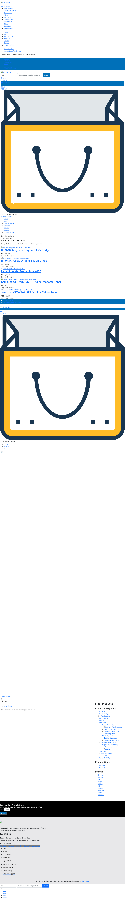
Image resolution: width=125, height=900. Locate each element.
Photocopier (8, 13)
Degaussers (109, 747)
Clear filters (8, 706)
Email (2, 809)
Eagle (100, 781)
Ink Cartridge (8, 8)
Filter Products (6, 697)
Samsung (101, 795)
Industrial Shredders (112, 731)
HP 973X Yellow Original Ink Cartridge (24, 260)
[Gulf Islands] (5, 2)
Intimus (100, 788)
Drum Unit (102, 712)
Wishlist (6, 64)
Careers (6, 41)
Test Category (104, 751)
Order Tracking (9, 49)
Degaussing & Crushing (110, 745)
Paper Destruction (108, 725)
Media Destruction (108, 736)
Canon (100, 777)
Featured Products (8, 62)
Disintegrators (110, 734)
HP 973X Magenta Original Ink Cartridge (25, 250)
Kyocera (101, 790)
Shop (5, 34)
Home (6, 32)
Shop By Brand (9, 36)
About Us (7, 38)
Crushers (108, 749)
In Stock (102, 765)
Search (46, 75)
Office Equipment (10, 11)
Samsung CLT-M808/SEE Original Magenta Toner (31, 281)
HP (99, 786)
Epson (100, 784)
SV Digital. (85, 881)
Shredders (7, 17)
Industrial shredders (112, 740)
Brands (6, 446)
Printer (6, 15)
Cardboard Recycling (109, 742)
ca (106, 756)
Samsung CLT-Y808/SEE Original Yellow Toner (29, 292)
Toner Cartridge (9, 19)
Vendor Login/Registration (13, 51)
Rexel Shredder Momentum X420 (21, 271)
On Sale (102, 767)
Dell (99, 779)
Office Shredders (111, 738)
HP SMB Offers (9, 45)
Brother (100, 775)
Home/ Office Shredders (113, 727)
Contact (6, 43)
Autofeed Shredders (112, 729)
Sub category (107, 753)
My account (7, 60)
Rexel (100, 793)
